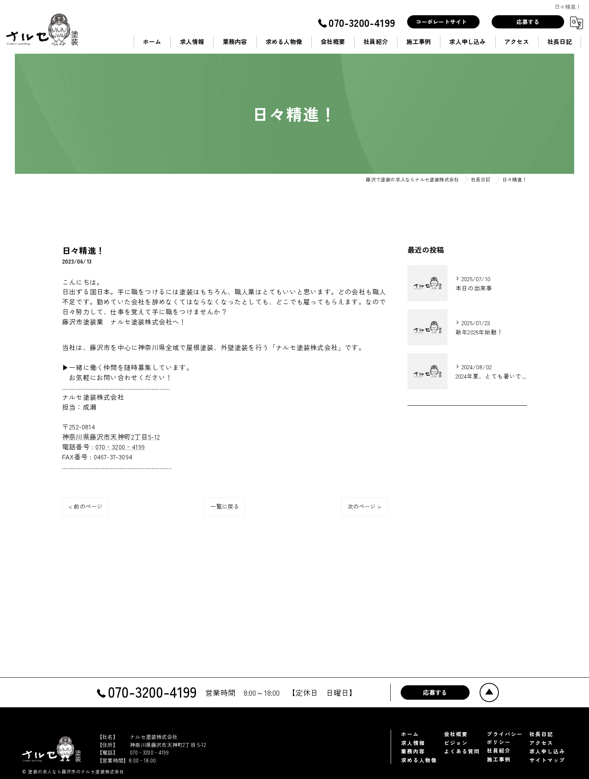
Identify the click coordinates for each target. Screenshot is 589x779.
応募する (527, 22)
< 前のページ (85, 506)
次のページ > (364, 506)
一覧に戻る (224, 506)
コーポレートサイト (441, 22)
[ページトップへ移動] (488, 692)
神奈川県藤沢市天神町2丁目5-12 (111, 436)
